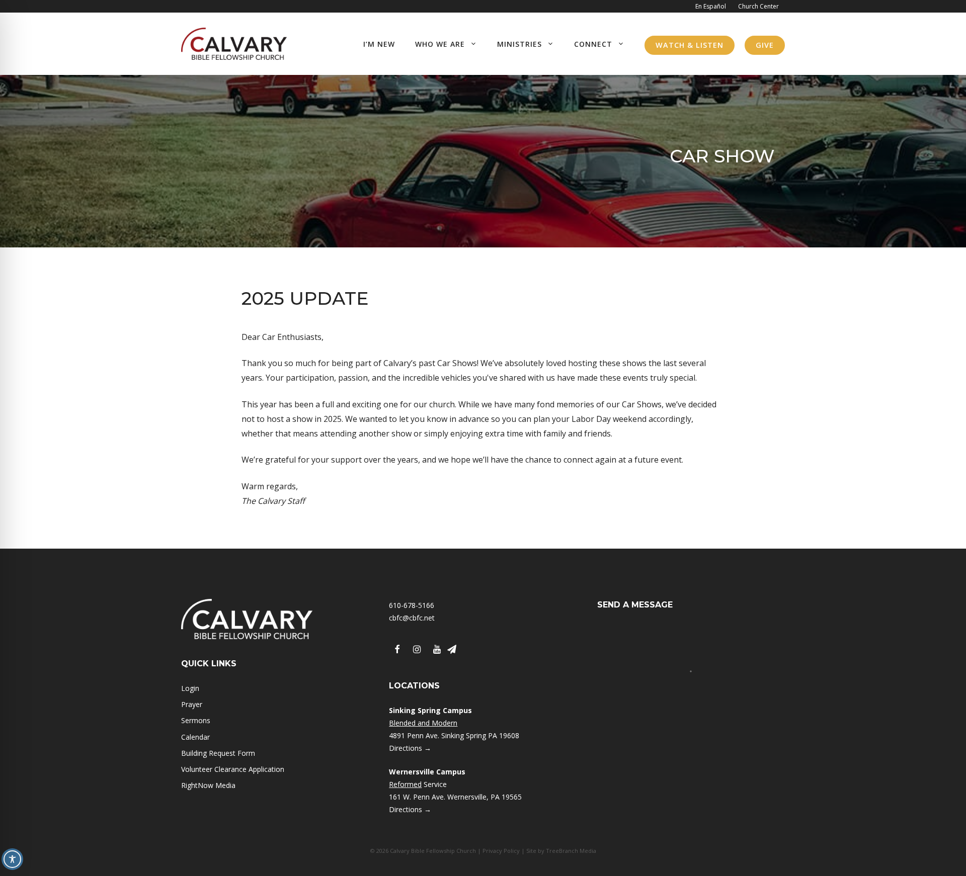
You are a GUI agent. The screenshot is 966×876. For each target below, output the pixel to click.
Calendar (195, 737)
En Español (710, 6)
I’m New (379, 44)
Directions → (410, 748)
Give (765, 45)
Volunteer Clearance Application (232, 769)
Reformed (405, 784)
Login (190, 688)
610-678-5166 (411, 605)
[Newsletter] (451, 650)
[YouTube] (437, 650)
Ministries (519, 44)
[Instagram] (417, 650)
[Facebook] (397, 650)
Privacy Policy (501, 850)
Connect (593, 44)
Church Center (758, 6)
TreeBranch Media (571, 850)
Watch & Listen (689, 45)
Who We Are (440, 44)
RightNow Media (208, 785)
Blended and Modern (423, 723)
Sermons (195, 720)
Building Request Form (218, 753)
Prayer (191, 704)
